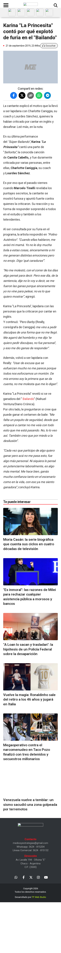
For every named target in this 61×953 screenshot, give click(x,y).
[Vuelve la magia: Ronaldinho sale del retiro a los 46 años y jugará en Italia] (30, 676)
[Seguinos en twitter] (31, 877)
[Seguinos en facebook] (23, 877)
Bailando (28, 399)
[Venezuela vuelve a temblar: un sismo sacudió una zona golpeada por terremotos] (30, 781)
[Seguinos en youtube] (46, 877)
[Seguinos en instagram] (38, 877)
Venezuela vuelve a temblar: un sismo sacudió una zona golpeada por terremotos (30, 804)
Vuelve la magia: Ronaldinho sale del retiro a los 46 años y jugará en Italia (29, 699)
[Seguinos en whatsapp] (16, 877)
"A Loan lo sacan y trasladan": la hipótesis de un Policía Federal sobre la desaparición (28, 649)
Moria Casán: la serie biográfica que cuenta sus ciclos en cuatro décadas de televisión (28, 544)
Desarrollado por (30, 897)
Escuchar (51, 45)
